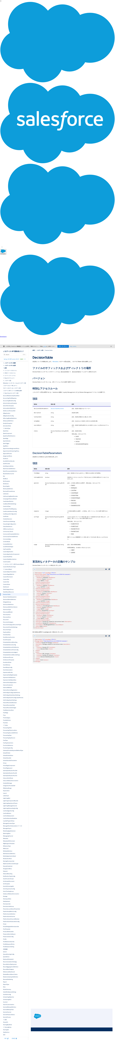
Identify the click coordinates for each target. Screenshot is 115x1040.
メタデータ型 (40, 350)
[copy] (109, 569)
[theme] (106, 569)
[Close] (111, 346)
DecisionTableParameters (57, 408)
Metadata (55, 361)
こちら (44, 346)
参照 (34, 350)
